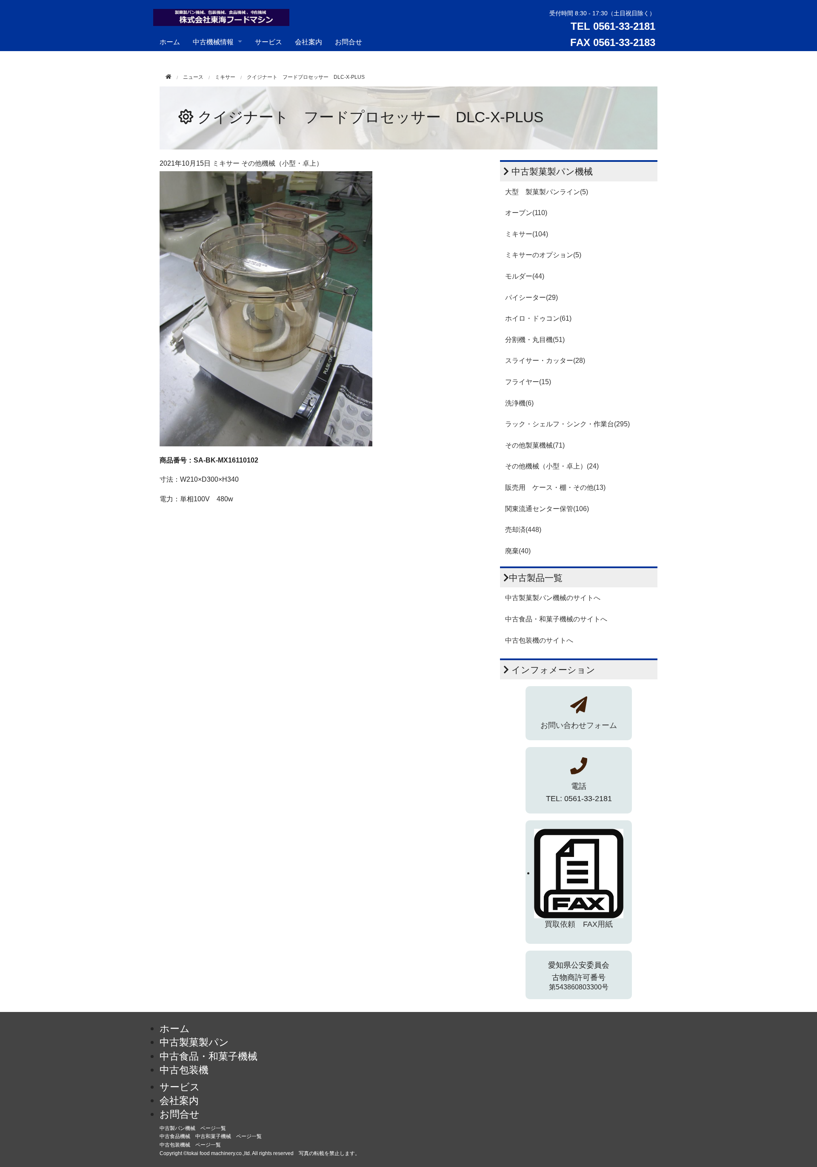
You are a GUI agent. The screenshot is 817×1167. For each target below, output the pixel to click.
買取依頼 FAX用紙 (579, 924)
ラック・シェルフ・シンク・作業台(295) (567, 424)
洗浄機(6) (519, 403)
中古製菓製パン (194, 1042)
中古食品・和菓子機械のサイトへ (556, 619)
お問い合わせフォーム (578, 725)
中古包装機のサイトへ (539, 640)
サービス (268, 41)
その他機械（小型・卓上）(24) (552, 466)
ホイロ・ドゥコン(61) (538, 318)
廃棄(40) (518, 551)
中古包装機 (184, 1069)
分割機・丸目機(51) (535, 339)
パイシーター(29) (531, 297)
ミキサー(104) (526, 234)
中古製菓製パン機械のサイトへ (552, 597)
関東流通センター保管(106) (547, 508)
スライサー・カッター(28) (545, 360)
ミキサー (225, 77)
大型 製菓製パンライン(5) (546, 191)
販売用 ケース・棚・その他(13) (555, 487)
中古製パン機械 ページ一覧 (193, 1128)
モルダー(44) (524, 276)
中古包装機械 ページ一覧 (190, 1145)
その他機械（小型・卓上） (282, 163)
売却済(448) (523, 529)
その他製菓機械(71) (535, 445)
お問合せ (348, 41)
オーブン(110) (526, 212)
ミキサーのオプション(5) (543, 255)
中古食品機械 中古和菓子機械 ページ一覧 (211, 1136)
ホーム (170, 41)
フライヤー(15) (528, 381)
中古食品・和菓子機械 (208, 1056)
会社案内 (308, 41)
